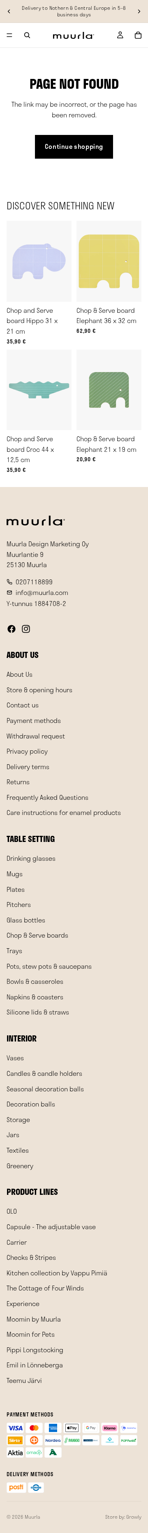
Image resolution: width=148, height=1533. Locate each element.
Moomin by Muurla (34, 1318)
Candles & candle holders (44, 1073)
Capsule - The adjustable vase (51, 1226)
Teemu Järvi (24, 1380)
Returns (18, 782)
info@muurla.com (42, 592)
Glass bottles (26, 920)
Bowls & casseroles (35, 981)
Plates (16, 889)
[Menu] (9, 35)
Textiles (18, 1150)
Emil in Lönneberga (35, 1365)
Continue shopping (74, 146)
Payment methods (34, 720)
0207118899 (34, 582)
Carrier (17, 1242)
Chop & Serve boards (37, 935)
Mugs (15, 874)
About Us (19, 674)
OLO (12, 1211)
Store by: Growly (123, 1516)
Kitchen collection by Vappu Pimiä (57, 1273)
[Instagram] (26, 629)
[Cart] (138, 35)
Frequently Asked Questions (47, 797)
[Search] (27, 35)
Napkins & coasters (35, 997)
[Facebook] (11, 629)
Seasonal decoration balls (45, 1088)
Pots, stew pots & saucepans (49, 966)
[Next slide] (139, 11)
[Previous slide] (9, 11)
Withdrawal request (36, 735)
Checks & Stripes (31, 1257)
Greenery (20, 1165)
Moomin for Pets (31, 1334)
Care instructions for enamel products (64, 812)
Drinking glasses (31, 858)
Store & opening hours (39, 690)
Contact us (23, 705)
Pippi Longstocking (35, 1349)
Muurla (32, 1516)
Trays (14, 950)
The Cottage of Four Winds (45, 1288)
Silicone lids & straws (38, 1012)
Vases (15, 1058)
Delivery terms (28, 766)
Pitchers (19, 904)
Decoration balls (31, 1104)
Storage (18, 1119)
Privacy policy (27, 751)
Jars (13, 1134)
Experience (23, 1303)
